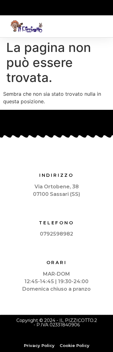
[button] (102, 26)
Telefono (56, 223)
